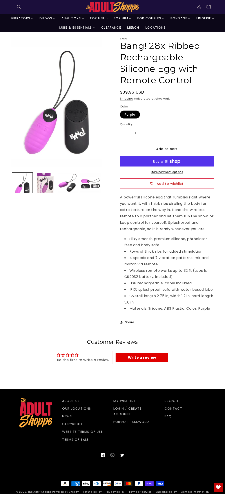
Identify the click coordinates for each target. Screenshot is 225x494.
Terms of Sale (75, 439)
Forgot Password (131, 422)
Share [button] (129, 322)
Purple (130, 114)
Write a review (142, 357)
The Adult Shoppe (39, 492)
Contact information (195, 492)
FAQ (168, 416)
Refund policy (92, 492)
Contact (173, 408)
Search (171, 401)
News (67, 416)
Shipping (126, 98)
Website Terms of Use (82, 431)
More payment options (167, 172)
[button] (19, 7)
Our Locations (76, 408)
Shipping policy (166, 492)
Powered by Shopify (65, 492)
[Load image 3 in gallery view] (68, 183)
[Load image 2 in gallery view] (45, 183)
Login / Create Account (127, 411)
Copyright (72, 424)
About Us (71, 401)
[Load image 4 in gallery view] (90, 183)
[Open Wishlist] (218, 487)
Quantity (126, 124)
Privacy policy (115, 492)
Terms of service (140, 492)
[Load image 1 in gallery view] (22, 183)
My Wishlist (124, 401)
